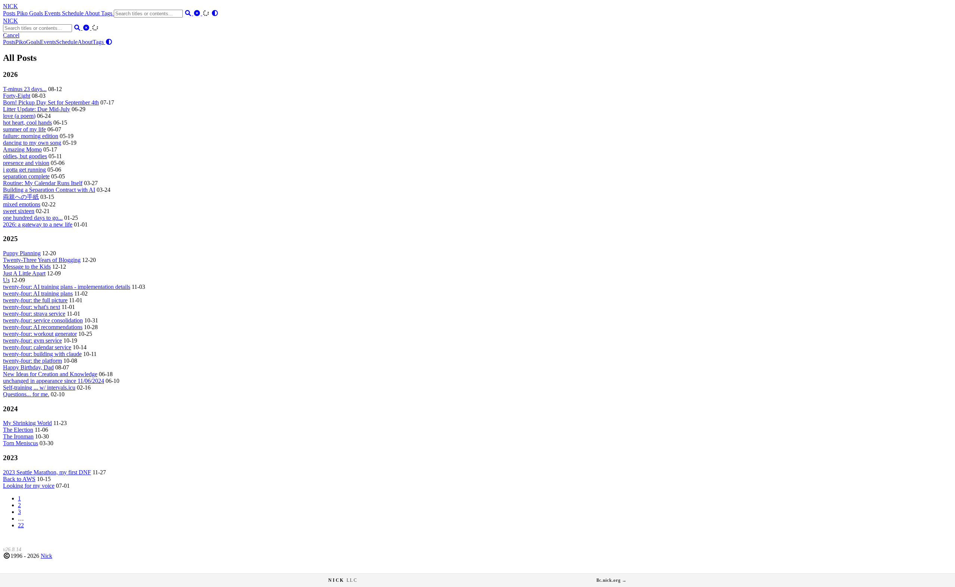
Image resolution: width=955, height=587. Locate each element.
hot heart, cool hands (27, 122)
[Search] (188, 13)
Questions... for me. (26, 394)
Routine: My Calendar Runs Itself (42, 183)
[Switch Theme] (215, 13)
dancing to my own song (32, 143)
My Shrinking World (27, 423)
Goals (36, 13)
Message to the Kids (27, 266)
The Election (18, 430)
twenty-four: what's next (31, 307)
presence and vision (26, 163)
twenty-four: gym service (32, 340)
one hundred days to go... (33, 218)
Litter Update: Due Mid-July (36, 109)
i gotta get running (24, 169)
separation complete (26, 176)
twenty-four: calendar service (37, 347)
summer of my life (24, 129)
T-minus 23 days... (25, 89)
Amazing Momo (22, 149)
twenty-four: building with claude (42, 354)
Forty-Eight (16, 96)
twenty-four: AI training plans (38, 293)
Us (6, 280)
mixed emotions (21, 204)
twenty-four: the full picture (35, 300)
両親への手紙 (21, 197)
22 (21, 525)
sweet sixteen (18, 211)
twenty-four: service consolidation (43, 320)
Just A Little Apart (24, 273)
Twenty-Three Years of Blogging (42, 260)
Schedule (73, 13)
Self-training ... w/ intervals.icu (39, 387)
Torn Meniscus (20, 443)
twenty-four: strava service (34, 313)
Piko (23, 13)
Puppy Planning (22, 253)
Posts (10, 13)
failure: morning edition (30, 136)
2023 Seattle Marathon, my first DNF (47, 472)
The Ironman (18, 436)
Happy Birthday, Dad (28, 367)
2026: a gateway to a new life (37, 224)
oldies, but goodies (25, 156)
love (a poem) (19, 116)
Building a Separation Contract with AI (49, 190)
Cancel (11, 35)
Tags (107, 13)
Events (53, 13)
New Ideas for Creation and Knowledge (50, 374)
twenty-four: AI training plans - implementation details (66, 287)
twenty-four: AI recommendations (42, 327)
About (93, 13)
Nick (46, 556)
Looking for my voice (28, 486)
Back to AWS (19, 479)
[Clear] (197, 13)
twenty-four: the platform (32, 360)
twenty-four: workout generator (40, 334)
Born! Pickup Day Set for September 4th (51, 102)
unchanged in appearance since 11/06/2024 (53, 381)
